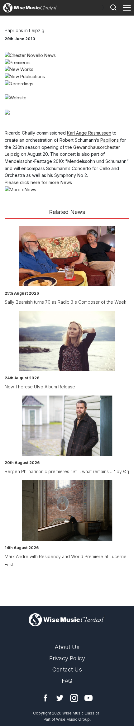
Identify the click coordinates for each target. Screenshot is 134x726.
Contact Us (67, 669)
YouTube (88, 698)
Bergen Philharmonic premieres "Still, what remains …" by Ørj (67, 471)
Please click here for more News (38, 182)
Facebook (45, 698)
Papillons (110, 140)
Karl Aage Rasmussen (89, 132)
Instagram (74, 698)
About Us (67, 647)
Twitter (60, 698)
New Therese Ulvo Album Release (40, 386)
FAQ (67, 680)
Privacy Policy (67, 658)
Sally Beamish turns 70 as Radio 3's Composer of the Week (65, 302)
